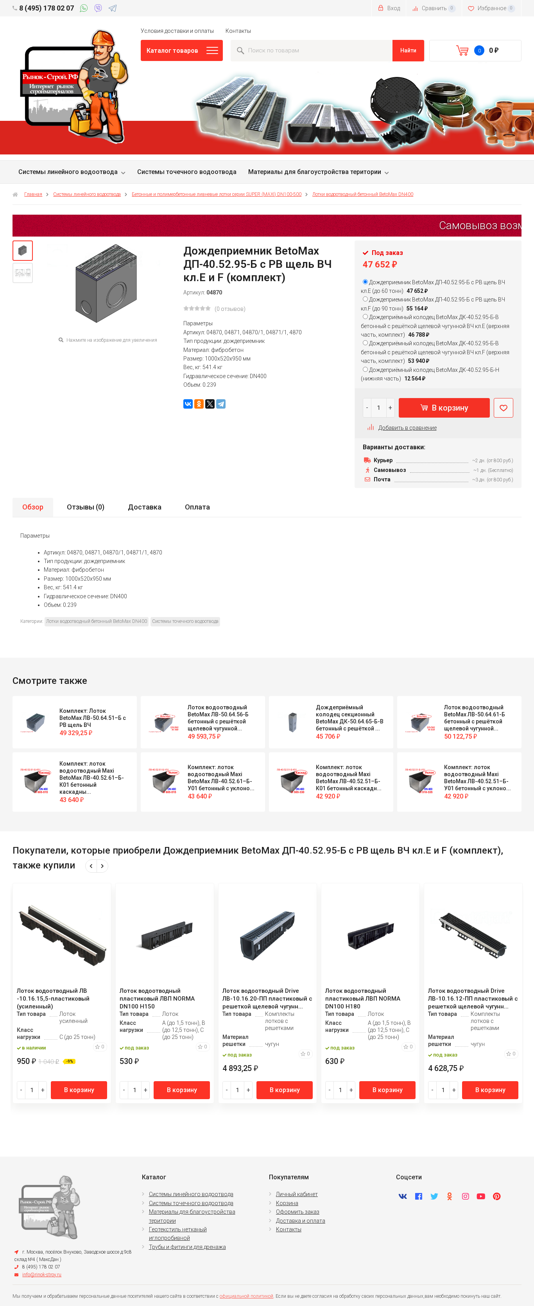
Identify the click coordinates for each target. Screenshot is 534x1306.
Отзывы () (85, 507)
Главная (33, 194)
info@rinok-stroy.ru (41, 1274)
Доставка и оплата (300, 1221)
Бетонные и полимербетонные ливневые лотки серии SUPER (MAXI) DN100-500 (216, 194)
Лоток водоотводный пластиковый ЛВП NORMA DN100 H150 (157, 998)
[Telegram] (112, 9)
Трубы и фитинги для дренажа (187, 1247)
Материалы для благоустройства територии (314, 172)
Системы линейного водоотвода (68, 172)
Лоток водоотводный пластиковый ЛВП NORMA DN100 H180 (362, 998)
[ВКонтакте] (188, 404)
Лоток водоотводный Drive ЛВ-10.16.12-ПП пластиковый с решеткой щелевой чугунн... (473, 998)
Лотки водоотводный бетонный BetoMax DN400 (362, 194)
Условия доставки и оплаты (177, 31)
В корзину (449, 408)
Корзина (287, 1203)
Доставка (144, 507)
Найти (408, 50)
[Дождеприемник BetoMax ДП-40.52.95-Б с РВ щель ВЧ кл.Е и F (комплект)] (22, 250)
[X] (210, 404)
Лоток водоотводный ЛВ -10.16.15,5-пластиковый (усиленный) (53, 998)
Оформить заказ (297, 1212)
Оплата (197, 507)
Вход (393, 8)
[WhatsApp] (85, 9)
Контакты (238, 31)
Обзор (32, 507)
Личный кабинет (297, 1194)
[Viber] (99, 9)
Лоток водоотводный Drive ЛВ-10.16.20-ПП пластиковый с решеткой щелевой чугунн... (267, 998)
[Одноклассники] (199, 404)
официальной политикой (246, 1296)
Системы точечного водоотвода (187, 172)
